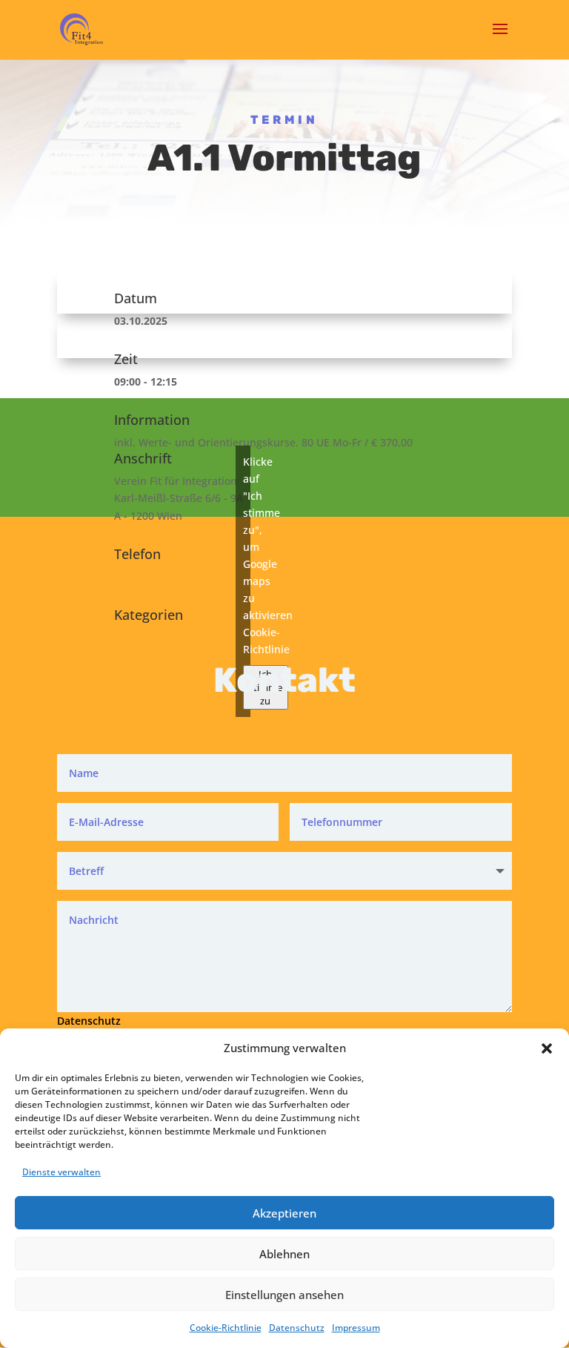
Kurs (125, 654)
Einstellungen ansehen (284, 1294)
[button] (546, 1048)
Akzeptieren (284, 1213)
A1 (120, 637)
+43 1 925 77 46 (152, 576)
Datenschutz (297, 1327)
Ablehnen (284, 1253)
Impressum (356, 1327)
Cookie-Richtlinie (226, 1327)
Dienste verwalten (61, 1172)
